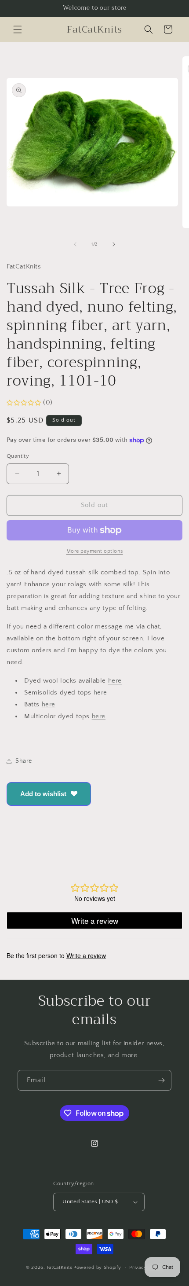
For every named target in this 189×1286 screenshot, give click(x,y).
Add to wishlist (43, 793)
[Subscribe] (161, 1080)
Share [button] (23, 760)
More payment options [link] (94, 551)
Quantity (18, 456)
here (115, 680)
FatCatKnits (60, 1267)
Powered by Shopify (97, 1267)
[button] (17, 29)
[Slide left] (75, 244)
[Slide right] (114, 244)
